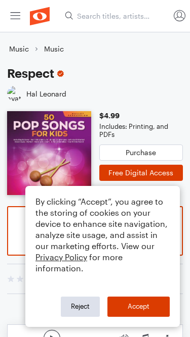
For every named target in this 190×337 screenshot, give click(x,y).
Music (19, 48)
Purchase (141, 152)
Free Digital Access (140, 172)
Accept (138, 306)
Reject (80, 306)
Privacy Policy (61, 257)
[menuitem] (15, 16)
